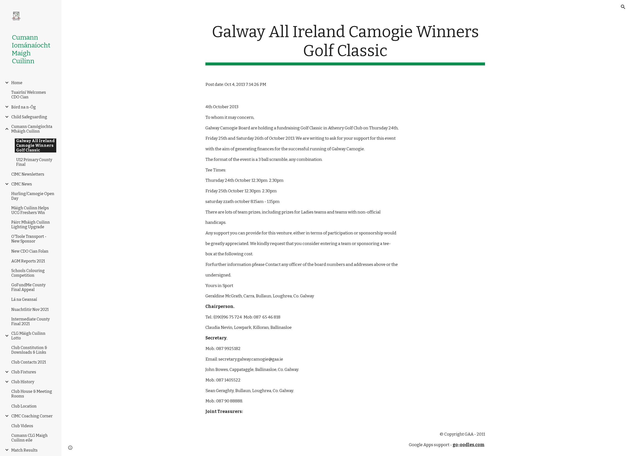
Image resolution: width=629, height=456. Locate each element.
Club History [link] (22, 382)
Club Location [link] (24, 406)
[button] (623, 7)
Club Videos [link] (22, 426)
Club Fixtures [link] (23, 372)
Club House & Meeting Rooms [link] (31, 393)
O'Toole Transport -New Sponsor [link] (28, 238)
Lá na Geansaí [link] (24, 299)
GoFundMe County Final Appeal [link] (28, 287)
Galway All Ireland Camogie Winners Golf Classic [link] (35, 145)
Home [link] (16, 82)
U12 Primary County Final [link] (34, 162)
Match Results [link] (24, 450)
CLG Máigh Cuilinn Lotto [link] (28, 335)
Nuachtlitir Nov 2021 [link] (30, 309)
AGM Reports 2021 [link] (28, 261)
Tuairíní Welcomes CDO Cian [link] (28, 94)
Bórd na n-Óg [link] (23, 107)
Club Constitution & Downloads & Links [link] (29, 350)
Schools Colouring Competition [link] (28, 273)
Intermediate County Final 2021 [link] (30, 321)
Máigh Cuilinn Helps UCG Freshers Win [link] (30, 210)
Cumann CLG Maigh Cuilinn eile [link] (29, 437)
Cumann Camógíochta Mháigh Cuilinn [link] (31, 129)
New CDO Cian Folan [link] (29, 251)
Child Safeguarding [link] (29, 117)
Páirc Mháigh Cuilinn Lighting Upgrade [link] (30, 224)
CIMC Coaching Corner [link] (32, 416)
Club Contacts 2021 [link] (28, 362)
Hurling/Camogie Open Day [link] (32, 196)
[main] (345, 44)
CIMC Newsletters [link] (27, 174)
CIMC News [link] (21, 184)
